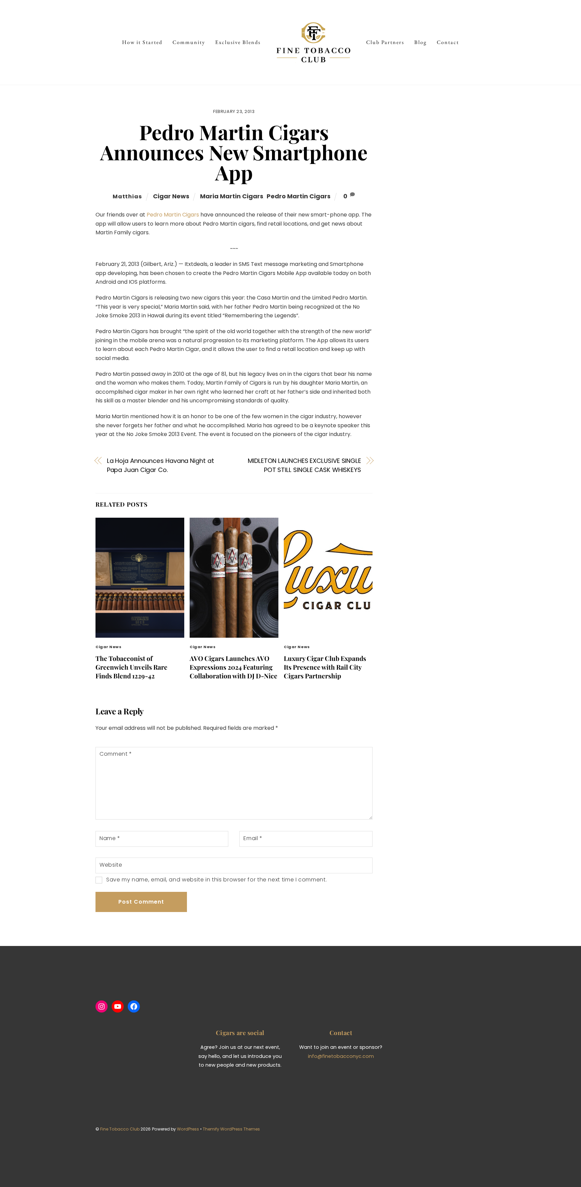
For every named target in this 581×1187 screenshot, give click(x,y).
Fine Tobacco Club (120, 1129)
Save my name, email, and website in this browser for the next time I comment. (216, 879)
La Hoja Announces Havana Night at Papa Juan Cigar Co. (160, 465)
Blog (420, 42)
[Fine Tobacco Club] (313, 42)
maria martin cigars (231, 196)
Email (252, 838)
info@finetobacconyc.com (341, 1056)
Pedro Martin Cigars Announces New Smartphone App (233, 152)
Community (188, 42)
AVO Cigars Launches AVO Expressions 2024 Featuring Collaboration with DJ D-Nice (233, 667)
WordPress (188, 1129)
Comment (116, 754)
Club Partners (385, 42)
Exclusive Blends (238, 42)
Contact (448, 42)
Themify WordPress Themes (231, 1129)
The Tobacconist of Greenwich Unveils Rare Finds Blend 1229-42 (131, 667)
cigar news (171, 196)
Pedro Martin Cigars (173, 215)
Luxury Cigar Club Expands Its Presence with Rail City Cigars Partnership (325, 667)
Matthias (127, 196)
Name (110, 838)
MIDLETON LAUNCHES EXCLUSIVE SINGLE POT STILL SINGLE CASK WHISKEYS (304, 465)
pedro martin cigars (299, 196)
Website (111, 865)
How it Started (142, 42)
